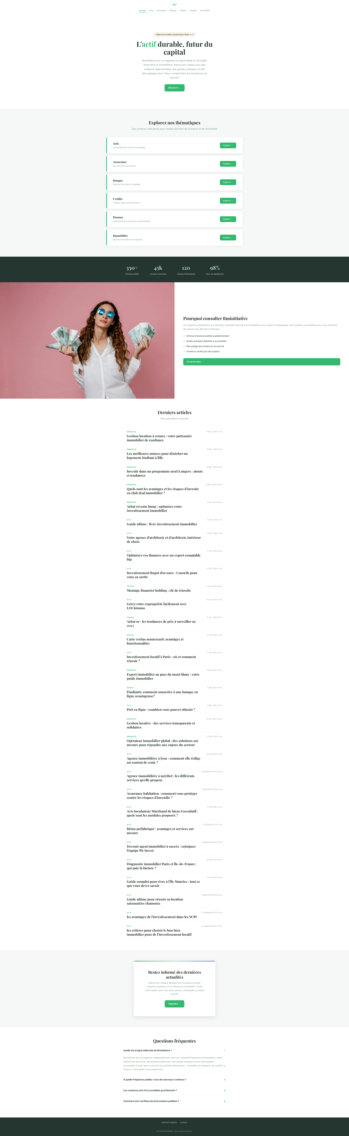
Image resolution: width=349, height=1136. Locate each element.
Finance (193, 10)
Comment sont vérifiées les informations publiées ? (151, 1101)
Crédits (183, 10)
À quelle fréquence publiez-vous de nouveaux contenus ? (154, 1079)
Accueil (142, 10)
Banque (173, 10)
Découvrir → (174, 87)
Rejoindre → (174, 1003)
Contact (183, 1122)
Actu (151, 10)
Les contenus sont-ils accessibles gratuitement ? (150, 1090)
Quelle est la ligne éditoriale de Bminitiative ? (147, 1050)
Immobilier (205, 10)
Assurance (161, 10)
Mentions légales (169, 1122)
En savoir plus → (195, 361)
